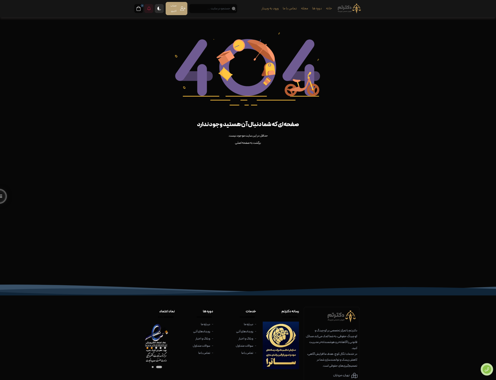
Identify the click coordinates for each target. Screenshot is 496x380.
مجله (304, 8)
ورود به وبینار (270, 8)
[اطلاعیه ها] (148, 8)
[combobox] (213, 8)
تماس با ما (290, 8)
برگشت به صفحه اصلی (248, 143)
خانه (329, 8)
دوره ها (317, 8)
